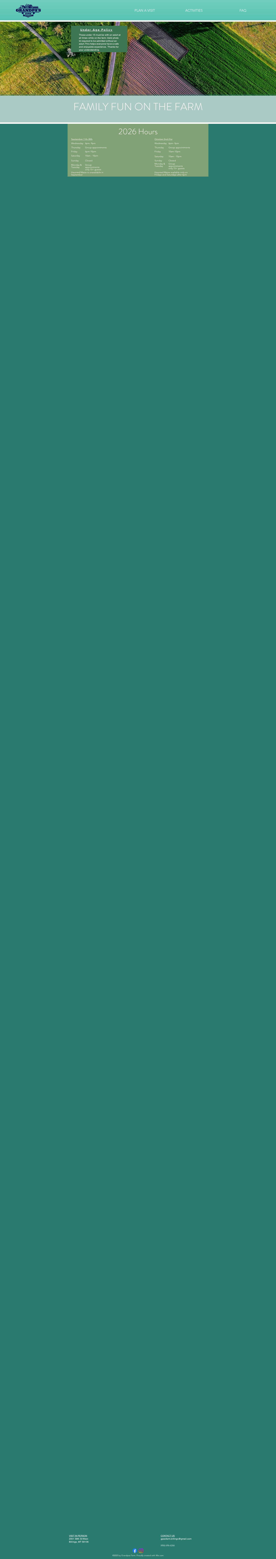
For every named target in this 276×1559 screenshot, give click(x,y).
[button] (144, 10)
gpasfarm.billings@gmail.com (176, 1538)
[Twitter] (141, 1551)
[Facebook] (135, 1551)
